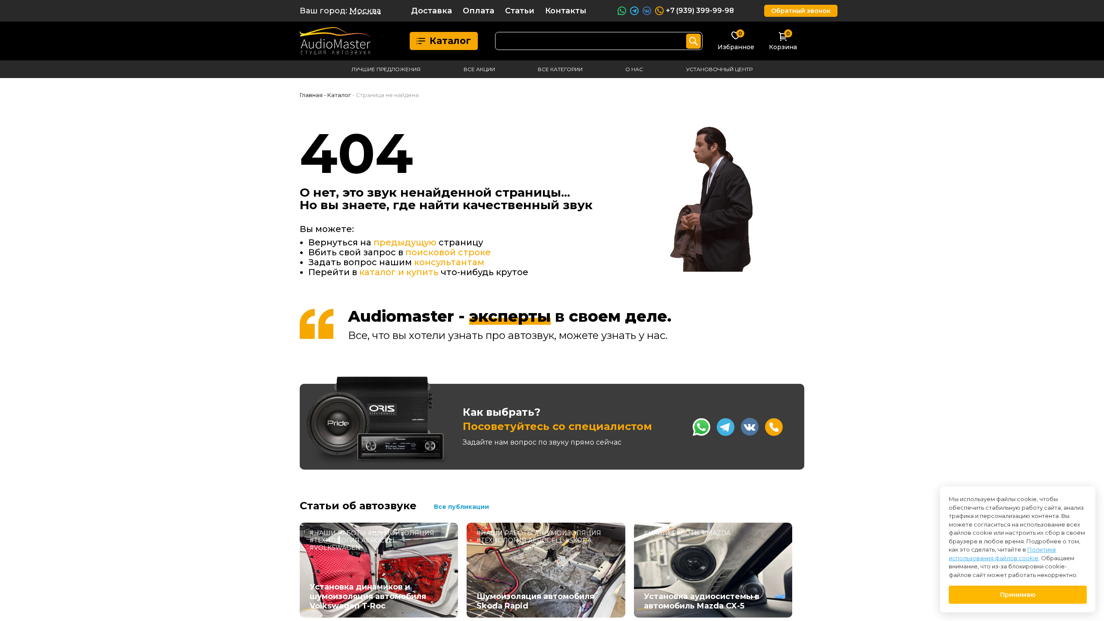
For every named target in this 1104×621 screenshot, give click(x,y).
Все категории (560, 69)
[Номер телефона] (774, 427)
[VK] (750, 427)
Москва (365, 11)
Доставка (431, 11)
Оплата (478, 11)
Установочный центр (719, 69)
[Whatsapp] (701, 427)
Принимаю (1017, 595)
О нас (634, 69)
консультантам (449, 262)
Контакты (565, 11)
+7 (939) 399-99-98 (700, 10)
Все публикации (461, 507)
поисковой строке (448, 252)
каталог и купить (399, 272)
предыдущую (404, 242)
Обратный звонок (801, 11)
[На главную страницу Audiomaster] (336, 41)
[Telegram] (725, 427)
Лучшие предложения (385, 69)
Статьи (519, 11)
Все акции (479, 69)
